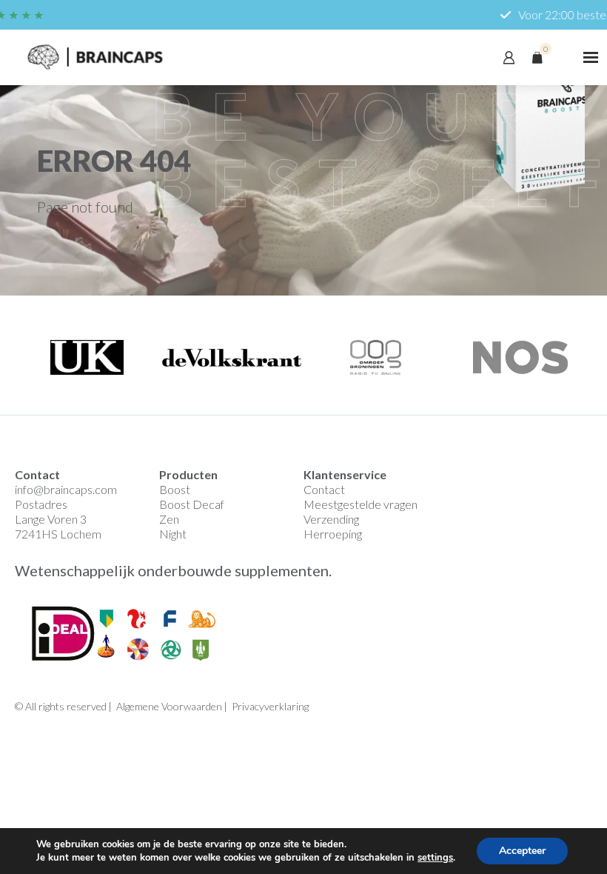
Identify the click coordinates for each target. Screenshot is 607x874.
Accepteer (522, 851)
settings (435, 857)
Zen (169, 519)
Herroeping (333, 534)
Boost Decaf (191, 504)
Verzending (331, 519)
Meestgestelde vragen (360, 504)
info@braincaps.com (66, 489)
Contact (324, 489)
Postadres (41, 504)
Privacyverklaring (270, 706)
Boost (174, 489)
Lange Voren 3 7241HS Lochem (58, 526)
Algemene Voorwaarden (169, 706)
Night (173, 534)
